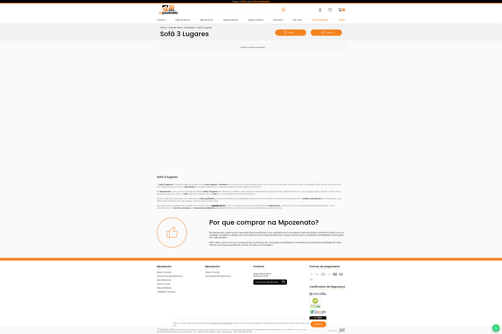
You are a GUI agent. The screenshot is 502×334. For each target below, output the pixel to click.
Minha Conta (163, 284)
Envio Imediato (320, 20)
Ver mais (297, 20)
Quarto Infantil (255, 20)
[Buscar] (283, 9)
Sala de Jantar (182, 20)
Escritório (278, 20)
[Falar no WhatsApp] (496, 328)
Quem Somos (164, 272)
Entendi (318, 324)
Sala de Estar (206, 20)
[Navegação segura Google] (317, 314)
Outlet (341, 20)
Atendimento (164, 280)
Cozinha (161, 20)
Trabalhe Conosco (166, 292)
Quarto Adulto (230, 20)
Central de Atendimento (170, 276)
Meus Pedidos (164, 288)
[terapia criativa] (168, 10)
